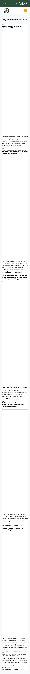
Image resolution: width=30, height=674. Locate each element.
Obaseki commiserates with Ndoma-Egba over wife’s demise (14, 655)
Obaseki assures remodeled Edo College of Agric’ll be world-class (13, 529)
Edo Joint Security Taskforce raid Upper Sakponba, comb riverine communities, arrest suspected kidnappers (15, 277)
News (3, 24)
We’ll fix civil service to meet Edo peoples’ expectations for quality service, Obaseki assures (13, 404)
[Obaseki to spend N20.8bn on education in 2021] (15, 82)
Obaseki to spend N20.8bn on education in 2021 (11, 27)
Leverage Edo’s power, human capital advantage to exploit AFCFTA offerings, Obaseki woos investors (15, 151)
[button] (25, 10)
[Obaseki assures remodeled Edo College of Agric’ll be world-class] (15, 584)
